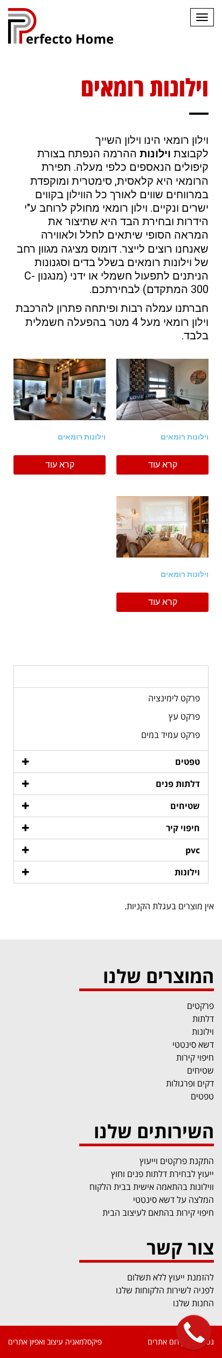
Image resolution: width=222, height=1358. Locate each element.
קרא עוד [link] (162, 464)
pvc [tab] (192, 850)
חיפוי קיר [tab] (183, 828)
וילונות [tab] (187, 872)
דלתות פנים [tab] (178, 784)
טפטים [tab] (187, 762)
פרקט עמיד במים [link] (170, 735)
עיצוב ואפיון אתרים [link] (35, 1341)
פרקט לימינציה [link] (174, 698)
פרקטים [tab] (185, 677)
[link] (69, 27)
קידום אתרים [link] (166, 1341)
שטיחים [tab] (185, 806)
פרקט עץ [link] (184, 716)
